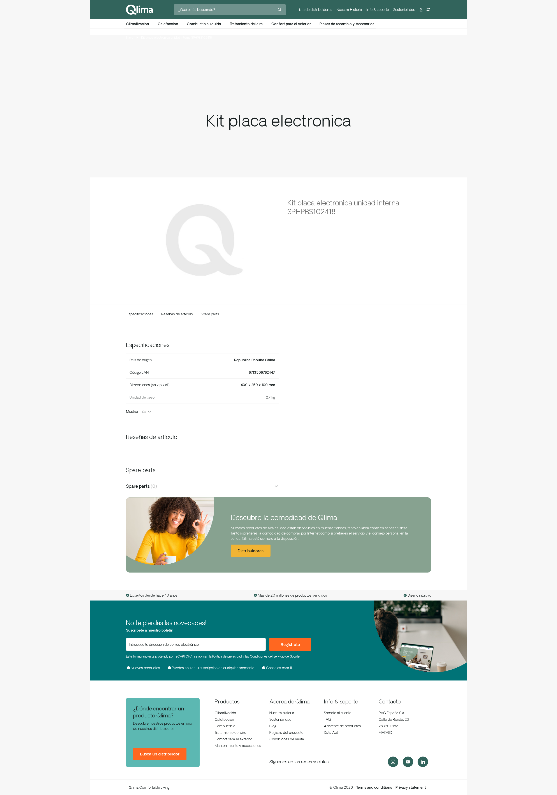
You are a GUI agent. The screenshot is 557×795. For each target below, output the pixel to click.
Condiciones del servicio (267, 656)
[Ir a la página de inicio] (139, 10)
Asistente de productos (342, 726)
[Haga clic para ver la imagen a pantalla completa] (202, 239)
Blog (272, 726)
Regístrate (290, 644)
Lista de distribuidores (315, 10)
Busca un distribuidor (159, 754)
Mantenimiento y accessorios (238, 746)
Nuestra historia (281, 713)
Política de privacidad (227, 656)
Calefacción (224, 719)
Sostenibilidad (404, 10)
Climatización (225, 713)
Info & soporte (377, 10)
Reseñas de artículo (177, 314)
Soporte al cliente (337, 713)
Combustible (225, 726)
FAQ (327, 719)
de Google (292, 656)
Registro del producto (286, 732)
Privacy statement (410, 787)
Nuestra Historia (349, 10)
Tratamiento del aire (230, 732)
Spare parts (210, 314)
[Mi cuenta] (421, 10)
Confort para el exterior (233, 739)
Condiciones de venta (286, 739)
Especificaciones (140, 314)
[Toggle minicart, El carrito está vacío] (428, 10)
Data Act (331, 732)
